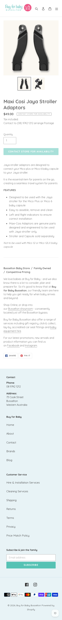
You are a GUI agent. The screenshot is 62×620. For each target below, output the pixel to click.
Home (10, 424)
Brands (10, 451)
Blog (9, 460)
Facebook (13, 345)
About (10, 433)
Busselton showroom (20, 308)
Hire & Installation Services (23, 482)
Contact (11, 442)
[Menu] (56, 8)
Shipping (11, 500)
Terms (10, 517)
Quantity (8, 134)
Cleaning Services (17, 491)
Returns (11, 509)
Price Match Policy (17, 535)
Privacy (10, 526)
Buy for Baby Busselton (28, 605)
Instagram (31, 345)
